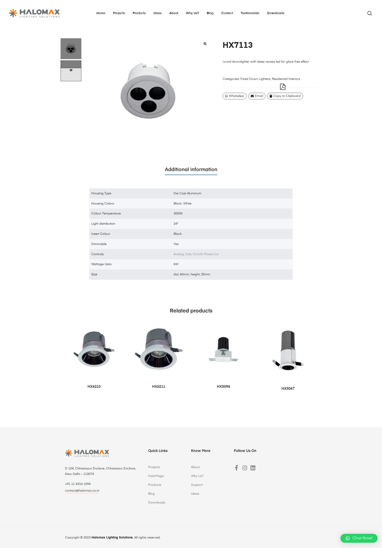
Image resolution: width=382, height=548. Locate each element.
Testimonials (250, 13)
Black (178, 203)
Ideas (157, 13)
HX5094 (223, 387)
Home (100, 13)
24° (176, 223)
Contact (227, 13)
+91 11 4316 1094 (78, 484)
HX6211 (158, 387)
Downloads (275, 13)
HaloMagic (156, 476)
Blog (210, 13)
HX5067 (287, 389)
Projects (119, 13)
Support (197, 484)
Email (259, 96)
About (173, 13)
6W (176, 264)
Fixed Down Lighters (255, 79)
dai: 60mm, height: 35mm (192, 274)
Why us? (192, 13)
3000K (178, 213)
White (187, 203)
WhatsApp (236, 96)
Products (139, 13)
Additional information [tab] (191, 169)
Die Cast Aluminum (187, 193)
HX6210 (94, 387)
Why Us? (197, 476)
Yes (176, 244)
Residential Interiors (286, 79)
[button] (205, 44)
